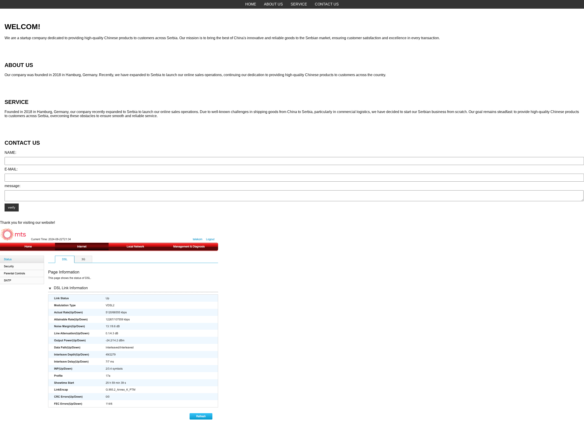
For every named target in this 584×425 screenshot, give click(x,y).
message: (12, 186)
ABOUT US (273, 4)
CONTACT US (327, 4)
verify (11, 207)
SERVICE (299, 4)
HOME (250, 4)
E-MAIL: (11, 169)
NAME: (10, 153)
